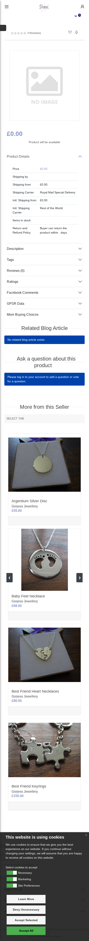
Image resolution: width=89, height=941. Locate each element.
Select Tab (15, 418)
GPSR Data (15, 303)
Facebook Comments (22, 292)
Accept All (26, 930)
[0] (75, 16)
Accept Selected (26, 920)
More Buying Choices (22, 314)
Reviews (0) (15, 270)
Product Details (18, 156)
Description (15, 249)
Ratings (12, 281)
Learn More (26, 899)
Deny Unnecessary (26, 909)
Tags (10, 259)
